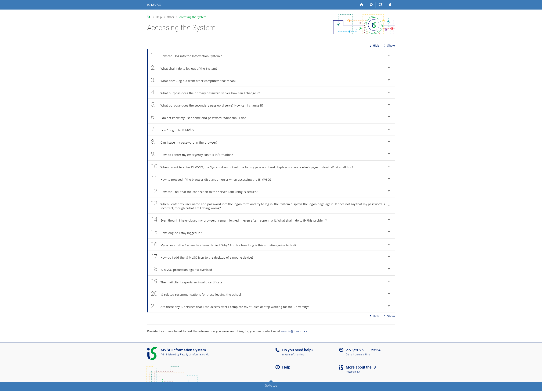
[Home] (361, 5)
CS (381, 4)
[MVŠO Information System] (149, 16)
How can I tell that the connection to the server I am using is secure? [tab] (204, 190)
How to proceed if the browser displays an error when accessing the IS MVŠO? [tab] (211, 178)
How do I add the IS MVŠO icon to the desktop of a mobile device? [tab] (202, 256)
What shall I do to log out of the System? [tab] (184, 67)
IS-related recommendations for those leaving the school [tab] (196, 293)
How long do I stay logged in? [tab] (176, 232)
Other (170, 17)
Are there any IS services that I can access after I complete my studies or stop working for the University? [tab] (230, 305)
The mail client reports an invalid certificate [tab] (186, 281)
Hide (376, 45)
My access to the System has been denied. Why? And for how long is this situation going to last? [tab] (223, 244)
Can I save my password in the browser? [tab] (184, 141)
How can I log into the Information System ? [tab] (186, 55)
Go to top (271, 385)
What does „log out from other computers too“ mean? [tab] (193, 79)
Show (391, 45)
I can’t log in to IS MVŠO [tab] (172, 129)
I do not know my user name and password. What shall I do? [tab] (198, 117)
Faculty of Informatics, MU (195, 354)
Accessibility (353, 371)
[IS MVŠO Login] (390, 5)
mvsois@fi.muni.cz (294, 331)
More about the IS (361, 367)
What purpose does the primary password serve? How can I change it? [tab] (205, 92)
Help (159, 17)
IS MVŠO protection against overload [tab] (181, 268)
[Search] (371, 5)
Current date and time (358, 354)
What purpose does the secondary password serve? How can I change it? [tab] (207, 104)
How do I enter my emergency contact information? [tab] (192, 153)
